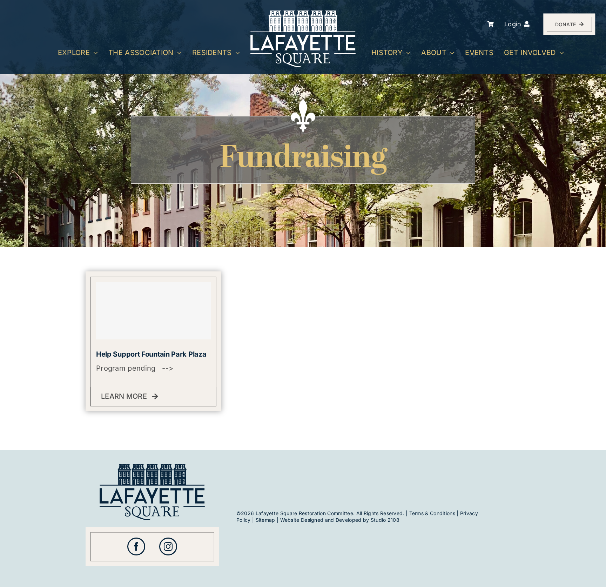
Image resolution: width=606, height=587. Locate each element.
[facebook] (136, 546)
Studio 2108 (385, 520)
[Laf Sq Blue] (152, 467)
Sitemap (265, 520)
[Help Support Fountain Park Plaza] (153, 310)
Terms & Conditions (432, 513)
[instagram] (168, 546)
